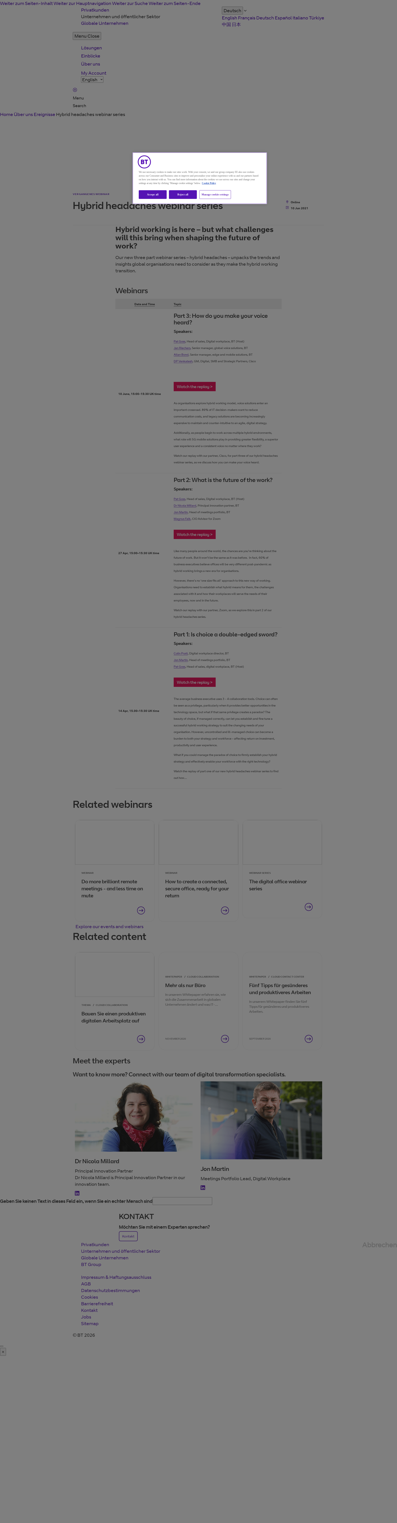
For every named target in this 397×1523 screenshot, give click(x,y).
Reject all (182, 194)
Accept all (153, 194)
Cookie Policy (209, 183)
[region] (200, 178)
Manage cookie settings (215, 194)
